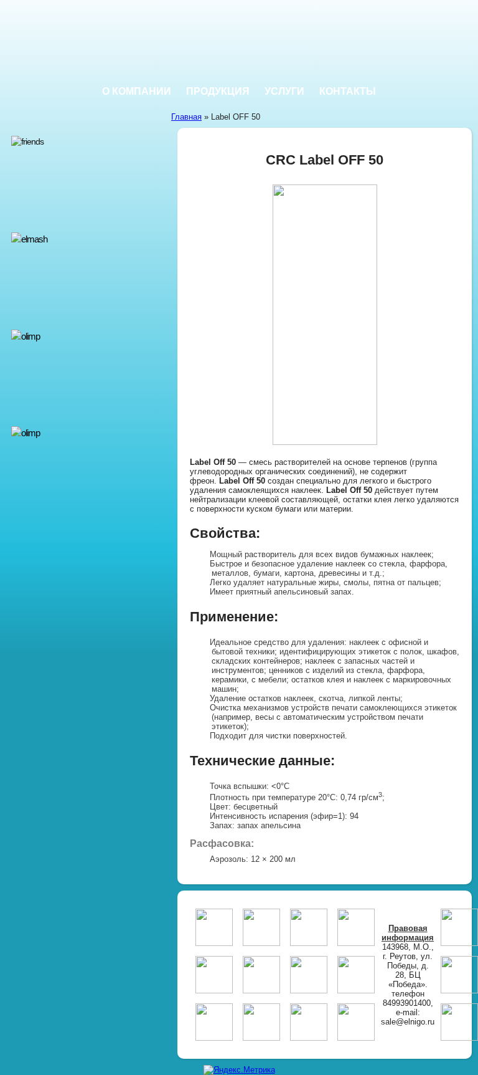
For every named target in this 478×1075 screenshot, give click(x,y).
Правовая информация (408, 933)
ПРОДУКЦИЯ (218, 91)
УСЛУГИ (284, 91)
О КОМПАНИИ (136, 91)
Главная (186, 117)
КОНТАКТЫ (347, 91)
